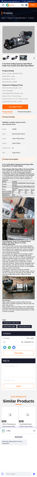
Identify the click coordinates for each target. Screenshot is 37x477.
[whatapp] (9, 348)
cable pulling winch (24, 326)
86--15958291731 (29, 1)
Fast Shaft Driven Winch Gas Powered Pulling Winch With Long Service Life (27, 425)
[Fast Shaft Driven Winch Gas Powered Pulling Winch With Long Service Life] (27, 414)
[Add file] (2, 474)
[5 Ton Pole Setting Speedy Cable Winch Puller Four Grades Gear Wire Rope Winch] (18, 39)
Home (3, 18)
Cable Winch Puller (20, 18)
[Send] (34, 474)
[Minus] (34, 431)
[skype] (4, 347)
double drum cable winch (11, 323)
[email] (14, 347)
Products (10, 18)
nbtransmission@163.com (12, 1)
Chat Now (18, 353)
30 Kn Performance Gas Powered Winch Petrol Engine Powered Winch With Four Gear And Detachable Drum (9, 425)
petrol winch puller (9, 326)
